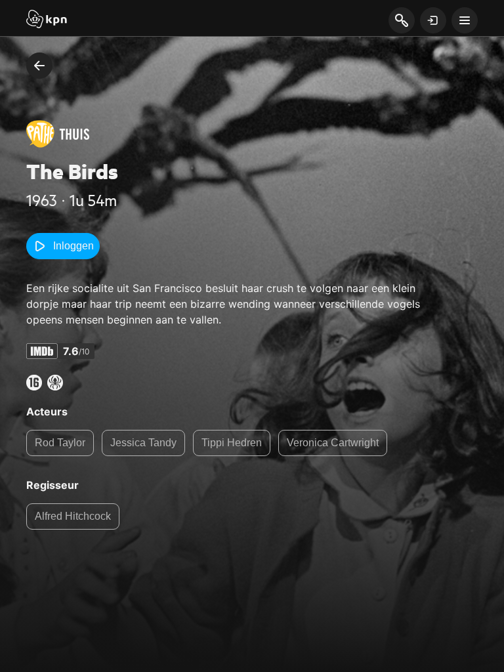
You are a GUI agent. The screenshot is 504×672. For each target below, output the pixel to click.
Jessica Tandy (143, 442)
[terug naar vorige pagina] (39, 65)
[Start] (47, 20)
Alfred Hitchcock (73, 516)
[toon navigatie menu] (465, 20)
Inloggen (73, 245)
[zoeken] (401, 21)
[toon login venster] (433, 20)
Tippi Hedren (231, 442)
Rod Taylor (60, 442)
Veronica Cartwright (333, 442)
